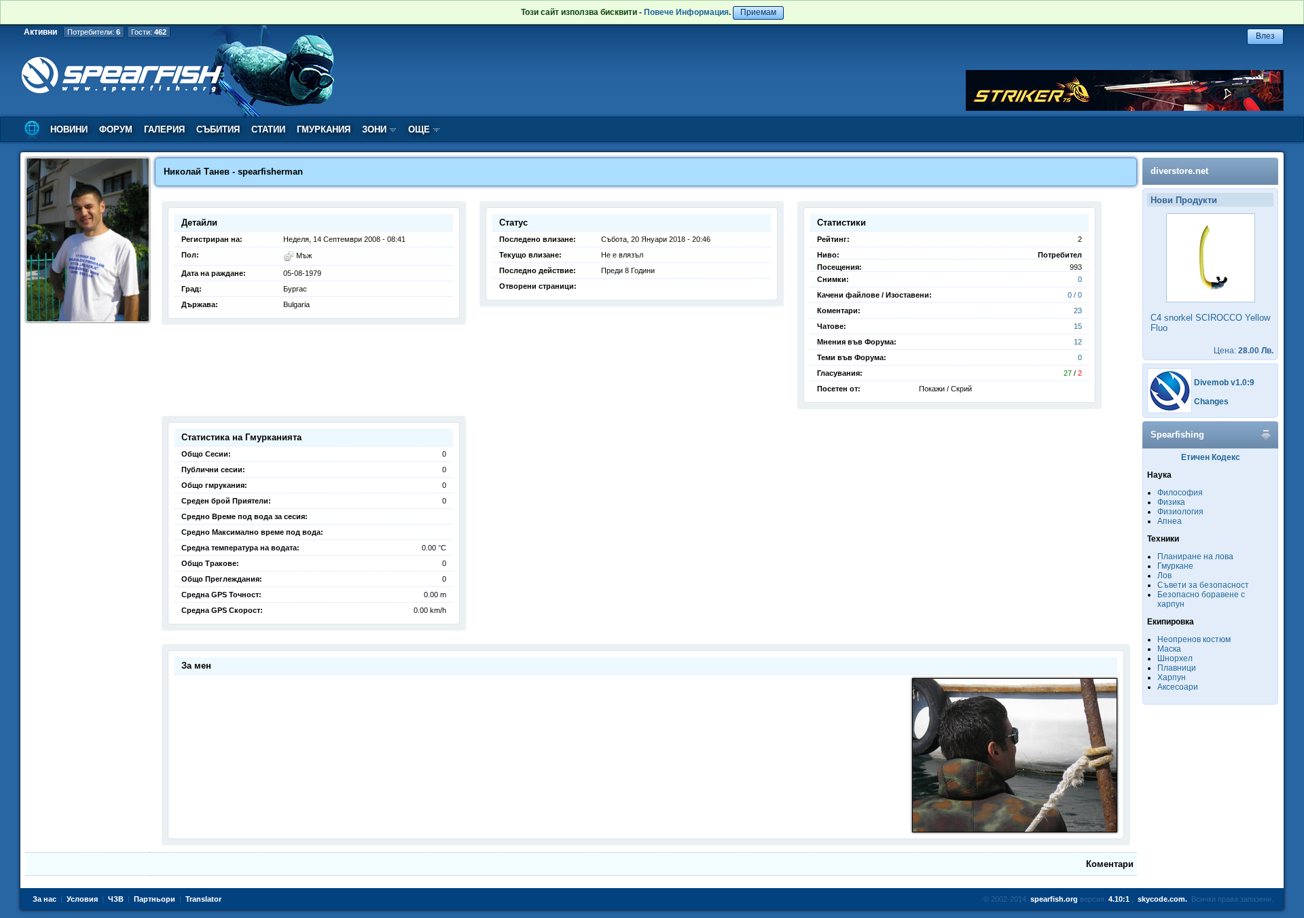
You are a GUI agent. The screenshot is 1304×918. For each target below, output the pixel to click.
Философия (1180, 492)
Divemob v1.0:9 (1224, 382)
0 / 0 (1075, 295)
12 (1078, 342)
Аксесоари (1177, 687)
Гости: (148, 32)
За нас (44, 899)
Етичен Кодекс (1210, 457)
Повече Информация (686, 12)
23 (1078, 310)
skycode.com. (1162, 899)
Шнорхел (1175, 658)
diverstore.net (1179, 171)
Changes (1211, 401)
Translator (203, 899)
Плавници (1176, 668)
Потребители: (93, 32)
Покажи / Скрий (945, 389)
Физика (1171, 502)
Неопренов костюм (1194, 639)
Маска (1169, 649)
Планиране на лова (1195, 556)
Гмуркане (1175, 566)
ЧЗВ (116, 899)
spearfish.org (1054, 899)
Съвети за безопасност (1203, 585)
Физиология (1180, 511)
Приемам (758, 12)
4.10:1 (1118, 899)
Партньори (154, 899)
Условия (82, 899)
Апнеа (1169, 521)
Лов (1164, 575)
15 (1078, 326)
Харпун (1171, 677)
